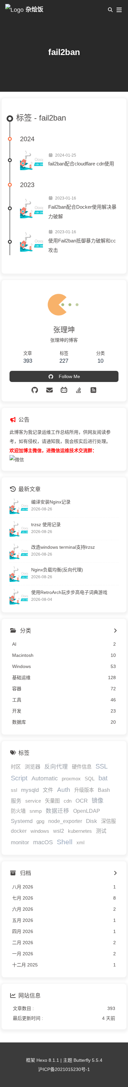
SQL (90, 778)
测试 (101, 831)
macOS (43, 842)
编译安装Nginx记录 (51, 502)
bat (103, 778)
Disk (91, 821)
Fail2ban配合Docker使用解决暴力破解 (82, 211)
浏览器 (32, 767)
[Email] (49, 390)
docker (19, 831)
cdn (68, 801)
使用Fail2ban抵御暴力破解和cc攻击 (82, 245)
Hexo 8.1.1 (47, 1060)
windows (40, 831)
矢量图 (52, 801)
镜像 (97, 800)
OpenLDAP (86, 811)
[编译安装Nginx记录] (19, 506)
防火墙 (18, 811)
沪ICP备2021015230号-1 (64, 1069)
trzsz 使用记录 (46, 524)
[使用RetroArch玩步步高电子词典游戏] (19, 596)
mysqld (30, 790)
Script (19, 778)
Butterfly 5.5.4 (88, 1060)
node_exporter (65, 821)
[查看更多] (115, 631)
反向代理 (56, 766)
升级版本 (84, 790)
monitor (20, 842)
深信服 (108, 821)
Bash (104, 790)
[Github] (35, 390)
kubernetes (80, 831)
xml (80, 842)
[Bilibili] (64, 390)
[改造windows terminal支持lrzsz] (19, 551)
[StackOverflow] (79, 390)
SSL (102, 766)
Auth (63, 789)
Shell (65, 842)
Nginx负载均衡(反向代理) (57, 569)
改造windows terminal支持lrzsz (63, 547)
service (33, 801)
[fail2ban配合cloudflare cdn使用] (31, 160)
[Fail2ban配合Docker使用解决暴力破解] (31, 208)
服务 (16, 801)
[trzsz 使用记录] (19, 529)
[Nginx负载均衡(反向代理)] (19, 574)
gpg (40, 821)
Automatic (45, 778)
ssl (14, 790)
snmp (36, 811)
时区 (16, 767)
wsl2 (58, 831)
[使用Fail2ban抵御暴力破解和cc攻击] (31, 241)
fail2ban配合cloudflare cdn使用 (81, 163)
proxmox (71, 778)
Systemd (21, 821)
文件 (48, 790)
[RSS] (93, 390)
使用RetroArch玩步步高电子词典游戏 (69, 592)
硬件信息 (82, 767)
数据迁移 (57, 811)
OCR (81, 801)
